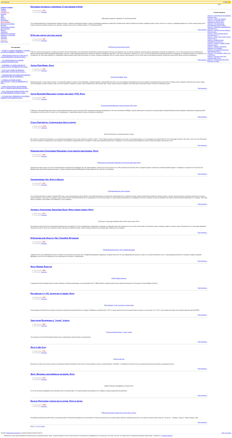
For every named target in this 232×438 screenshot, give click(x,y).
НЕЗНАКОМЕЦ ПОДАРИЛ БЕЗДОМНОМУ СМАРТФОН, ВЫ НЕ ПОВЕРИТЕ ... (15, 75)
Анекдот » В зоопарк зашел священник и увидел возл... (215, 21)
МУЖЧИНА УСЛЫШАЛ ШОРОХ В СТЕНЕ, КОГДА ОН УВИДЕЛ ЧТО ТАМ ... (14, 66)
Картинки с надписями (8, 35)
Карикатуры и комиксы (8, 33)
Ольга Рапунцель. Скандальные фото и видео (53, 122)
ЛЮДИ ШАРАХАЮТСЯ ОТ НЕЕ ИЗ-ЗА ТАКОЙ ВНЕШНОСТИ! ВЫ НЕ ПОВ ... (14, 56)
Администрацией (166, 435)
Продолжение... (202, 29)
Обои (2, 15)
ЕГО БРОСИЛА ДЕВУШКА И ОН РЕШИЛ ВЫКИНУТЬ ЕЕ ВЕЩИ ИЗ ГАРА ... (15, 97)
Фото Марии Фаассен (41, 266)
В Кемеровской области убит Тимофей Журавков (54, 238)
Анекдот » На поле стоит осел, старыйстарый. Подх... (216, 57)
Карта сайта (4, 41)
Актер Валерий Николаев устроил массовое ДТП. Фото (57, 94)
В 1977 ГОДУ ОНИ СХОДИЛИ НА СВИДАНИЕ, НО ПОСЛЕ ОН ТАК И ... (13, 71)
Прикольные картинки (8, 27)
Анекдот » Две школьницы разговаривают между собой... (216, 24)
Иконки (3, 30)
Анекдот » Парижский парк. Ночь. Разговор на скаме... (218, 60)
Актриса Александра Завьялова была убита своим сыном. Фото (61, 209)
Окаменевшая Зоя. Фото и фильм (47, 179)
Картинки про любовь (7, 24)
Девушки (3, 11)
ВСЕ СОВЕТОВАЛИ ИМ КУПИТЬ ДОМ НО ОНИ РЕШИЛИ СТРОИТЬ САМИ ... (14, 92)
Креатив (3, 19)
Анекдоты (4, 38)
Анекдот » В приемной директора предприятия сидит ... (218, 50)
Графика (3, 9)
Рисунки (3, 25)
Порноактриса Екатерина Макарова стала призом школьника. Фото (64, 151)
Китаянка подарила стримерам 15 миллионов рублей (56, 6)
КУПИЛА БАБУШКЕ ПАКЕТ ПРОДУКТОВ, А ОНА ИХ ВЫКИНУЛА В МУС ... (14, 81)
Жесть (2, 17)
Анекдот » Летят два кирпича (216, 19)
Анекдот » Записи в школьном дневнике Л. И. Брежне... (216, 47)
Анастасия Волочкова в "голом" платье (50, 320)
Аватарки (4, 37)
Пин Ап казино (226, 433)
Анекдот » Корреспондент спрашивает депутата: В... (215, 40)
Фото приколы (5, 28)
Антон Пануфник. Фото (42, 65)
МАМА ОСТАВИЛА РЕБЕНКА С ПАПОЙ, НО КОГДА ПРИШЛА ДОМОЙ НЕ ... (15, 51)
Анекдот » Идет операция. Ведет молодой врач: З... (217, 34)
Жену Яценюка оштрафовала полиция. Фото (52, 374)
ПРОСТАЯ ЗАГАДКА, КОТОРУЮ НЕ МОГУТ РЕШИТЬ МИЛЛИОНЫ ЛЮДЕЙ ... (15, 87)
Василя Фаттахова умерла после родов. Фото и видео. (56, 401)
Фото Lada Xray (38, 347)
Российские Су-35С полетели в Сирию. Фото (52, 293)
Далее (43, 426)
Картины (3, 14)
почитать (44, 12)
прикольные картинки (13, 433)
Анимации (4, 32)
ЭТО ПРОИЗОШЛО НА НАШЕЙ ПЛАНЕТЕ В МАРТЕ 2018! (12, 61)
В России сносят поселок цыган (46, 35)
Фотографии (5, 20)
